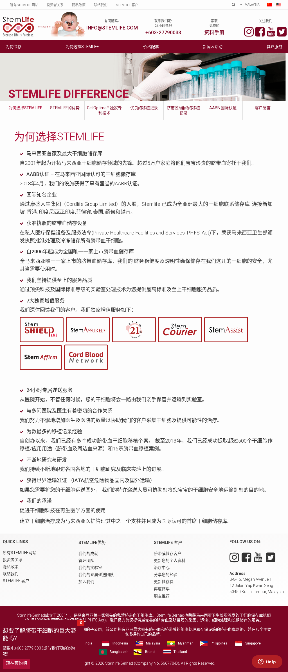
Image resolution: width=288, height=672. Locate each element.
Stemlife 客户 (127, 5)
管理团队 (86, 560)
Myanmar (185, 643)
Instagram (249, 30)
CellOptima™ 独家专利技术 (104, 110)
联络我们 (100, 5)
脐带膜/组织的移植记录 (183, 110)
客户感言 (263, 108)
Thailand (180, 652)
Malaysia (153, 643)
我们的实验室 (90, 567)
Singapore (253, 643)
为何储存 (13, 46)
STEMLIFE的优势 (65, 108)
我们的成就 (88, 553)
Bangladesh (119, 652)
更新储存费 (164, 581)
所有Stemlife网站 (24, 5)
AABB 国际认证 (223, 108)
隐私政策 (79, 5)
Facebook (260, 30)
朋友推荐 (162, 596)
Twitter (282, 30)
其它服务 (274, 46)
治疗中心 (162, 567)
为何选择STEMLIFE (82, 46)
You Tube (271, 30)
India (88, 643)
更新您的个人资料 (169, 560)
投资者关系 (55, 5)
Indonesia (120, 643)
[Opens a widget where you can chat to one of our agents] (266, 662)
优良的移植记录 (144, 108)
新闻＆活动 (212, 46)
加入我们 (86, 581)
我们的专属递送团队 (96, 574)
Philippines (219, 643)
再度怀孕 (162, 589)
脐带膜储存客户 (167, 553)
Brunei (150, 652)
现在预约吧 (16, 663)
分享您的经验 (165, 574)
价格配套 (151, 46)
